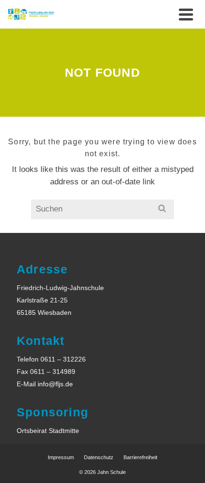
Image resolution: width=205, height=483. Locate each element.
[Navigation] (186, 14)
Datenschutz (98, 457)
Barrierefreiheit (140, 457)
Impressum (61, 457)
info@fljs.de (55, 384)
